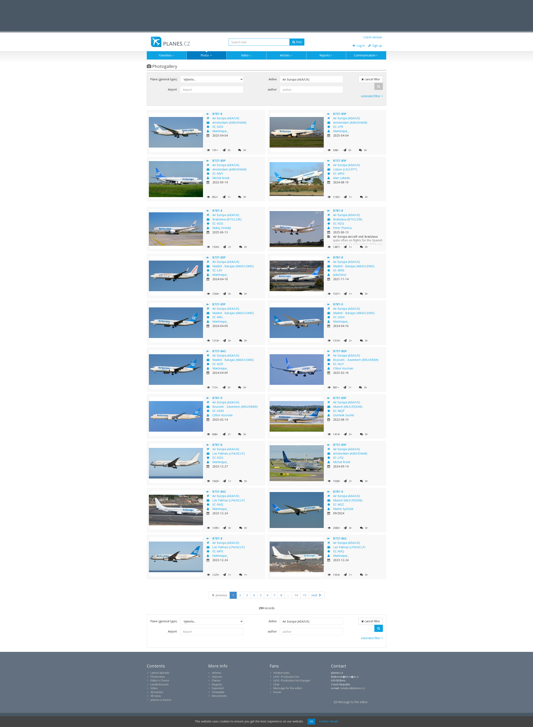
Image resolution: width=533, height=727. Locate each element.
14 (296, 595)
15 (304, 595)
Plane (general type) (163, 79)
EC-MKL (217, 317)
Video (245, 55)
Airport (172, 89)
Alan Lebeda (341, 178)
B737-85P (339, 114)
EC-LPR (338, 127)
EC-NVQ (217, 504)
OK (311, 721)
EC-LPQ (338, 458)
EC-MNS (338, 270)
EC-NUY (338, 364)
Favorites (165, 55)
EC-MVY (217, 173)
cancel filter (372, 79)
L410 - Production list (286, 677)
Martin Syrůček (343, 509)
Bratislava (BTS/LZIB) (227, 219)
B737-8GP (340, 351)
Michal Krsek (220, 178)
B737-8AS (219, 351)
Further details (329, 721)
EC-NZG (217, 127)
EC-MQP (339, 411)
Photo (204, 55)
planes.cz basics (161, 700)
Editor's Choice (160, 680)
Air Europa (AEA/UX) (225, 118)
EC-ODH (338, 317)
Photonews (158, 677)
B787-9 (338, 304)
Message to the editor (352, 702)
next (314, 595)
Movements (219, 696)
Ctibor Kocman (343, 368)
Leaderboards (160, 684)
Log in (360, 45)
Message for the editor (287, 688)
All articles (157, 692)
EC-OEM (218, 411)
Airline (273, 79)
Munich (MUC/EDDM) (347, 407)
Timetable (218, 692)
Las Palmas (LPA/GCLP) (228, 453)
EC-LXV (217, 270)
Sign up (376, 45)
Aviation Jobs (281, 673)
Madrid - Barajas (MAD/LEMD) (233, 266)
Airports (217, 677)
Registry (217, 684)
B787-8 (217, 114)
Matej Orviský (221, 228)
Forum (277, 692)
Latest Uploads (160, 673)
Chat (276, 684)
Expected (218, 688)
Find (298, 42)
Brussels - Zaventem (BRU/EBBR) (356, 360)
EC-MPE (217, 551)
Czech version (372, 37)
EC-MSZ (338, 504)
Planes (216, 680)
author (272, 89)
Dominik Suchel (343, 415)
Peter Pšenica (342, 228)
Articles (285, 55)
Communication (364, 55)
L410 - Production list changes (291, 680)
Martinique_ (220, 131)
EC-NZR (217, 364)
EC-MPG (338, 173)
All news (156, 696)
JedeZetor (339, 275)
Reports (324, 55)
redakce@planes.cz (352, 688)
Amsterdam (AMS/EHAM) (229, 122)
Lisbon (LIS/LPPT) (345, 169)
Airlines (216, 673)
